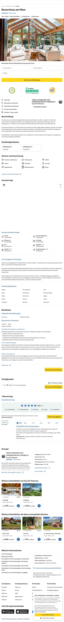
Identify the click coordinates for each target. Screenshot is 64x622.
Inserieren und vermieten (54, 587)
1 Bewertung (12, 13)
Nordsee (4, 587)
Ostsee (4, 590)
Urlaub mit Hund (47, 555)
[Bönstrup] (52, 523)
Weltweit (4, 596)
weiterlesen (5, 365)
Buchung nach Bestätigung (32, 80)
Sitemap (4, 599)
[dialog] (47, 606)
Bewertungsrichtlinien (7, 417)
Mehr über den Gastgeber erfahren (11, 472)
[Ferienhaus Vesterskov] (11, 523)
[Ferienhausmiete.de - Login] (55, 2)
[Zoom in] (60, 185)
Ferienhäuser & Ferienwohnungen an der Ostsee (15, 565)
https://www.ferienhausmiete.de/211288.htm (48, 568)
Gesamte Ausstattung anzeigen (10, 174)
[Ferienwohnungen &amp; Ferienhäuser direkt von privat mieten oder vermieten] (2, 2)
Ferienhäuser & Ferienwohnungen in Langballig (14, 572)
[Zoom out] (60, 187)
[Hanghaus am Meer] (32, 489)
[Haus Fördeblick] (11, 489)
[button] (58, 2)
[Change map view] (3, 185)
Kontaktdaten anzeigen (40, 106)
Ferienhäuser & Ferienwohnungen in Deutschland (15, 559)
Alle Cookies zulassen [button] (48, 614)
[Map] (32, 206)
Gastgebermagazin (53, 590)
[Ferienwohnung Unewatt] (32, 523)
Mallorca (4, 593)
